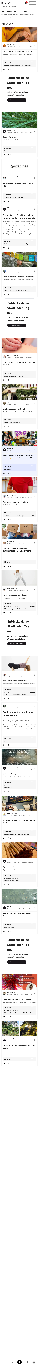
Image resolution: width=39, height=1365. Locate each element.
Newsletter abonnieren (17, 100)
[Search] (12, 1362)
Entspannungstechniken (29, 769)
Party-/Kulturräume (29, 404)
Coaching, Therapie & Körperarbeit (19, 47)
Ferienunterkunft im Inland (28, 1041)
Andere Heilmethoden (29, 47)
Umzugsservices (17, 544)
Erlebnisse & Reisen (17, 1041)
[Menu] (5, 1362)
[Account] (34, 1362)
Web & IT (29, 815)
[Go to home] (6, 3)
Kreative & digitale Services (19, 404)
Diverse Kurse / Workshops (27, 862)
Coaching (31, 210)
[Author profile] (4, 45)
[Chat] (26, 1362)
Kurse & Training (18, 590)
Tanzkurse (25, 590)
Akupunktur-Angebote (29, 357)
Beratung (31, 179)
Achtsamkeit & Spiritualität (27, 132)
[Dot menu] (34, 46)
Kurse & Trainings (17, 132)
